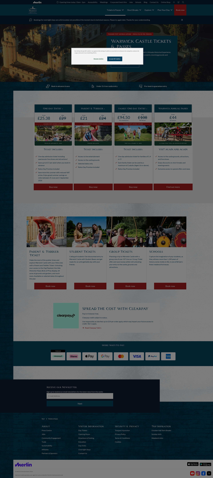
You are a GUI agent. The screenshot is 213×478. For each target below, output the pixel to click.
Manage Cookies (99, 58)
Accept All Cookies (114, 59)
